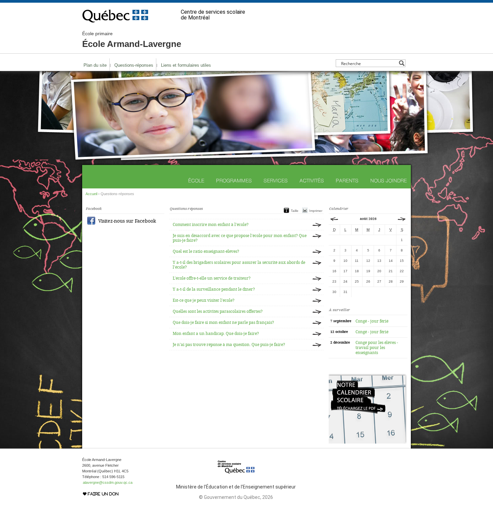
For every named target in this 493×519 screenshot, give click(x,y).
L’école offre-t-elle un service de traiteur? (212, 278)
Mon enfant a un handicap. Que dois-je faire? (216, 333)
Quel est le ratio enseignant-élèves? (206, 251)
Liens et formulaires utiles (186, 65)
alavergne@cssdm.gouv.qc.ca (107, 482)
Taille (294, 211)
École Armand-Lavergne (131, 40)
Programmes (234, 180)
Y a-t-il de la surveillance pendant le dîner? (214, 289)
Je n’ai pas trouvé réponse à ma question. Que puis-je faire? (229, 344)
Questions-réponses (133, 65)
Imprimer (315, 211)
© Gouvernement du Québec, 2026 (236, 497)
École (196, 180)
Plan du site (95, 65)
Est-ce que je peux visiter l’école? (203, 300)
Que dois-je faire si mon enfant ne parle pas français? (223, 322)
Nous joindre (388, 180)
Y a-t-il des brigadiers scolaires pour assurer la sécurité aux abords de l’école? (239, 265)
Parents (347, 180)
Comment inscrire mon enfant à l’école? (211, 224)
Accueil (91, 194)
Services (276, 180)
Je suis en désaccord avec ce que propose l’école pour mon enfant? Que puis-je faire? (240, 238)
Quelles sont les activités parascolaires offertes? (218, 311)
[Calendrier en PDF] (368, 442)
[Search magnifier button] (401, 63)
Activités (311, 180)
